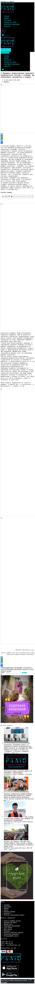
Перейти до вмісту (7, 1)
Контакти (7, 26)
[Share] (17, 143)
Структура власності (11, 934)
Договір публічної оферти (13, 932)
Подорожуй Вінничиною (11, 24)
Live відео (8, 927)
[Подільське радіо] (7, 12)
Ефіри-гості (8, 924)
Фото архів (8, 929)
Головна (6, 16)
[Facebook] (17, 134)
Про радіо (7, 20)
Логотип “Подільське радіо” (14, 915)
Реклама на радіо (10, 22)
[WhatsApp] (17, 136)
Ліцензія (7, 931)
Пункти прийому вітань (12, 921)
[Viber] (17, 139)
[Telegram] (17, 141)
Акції (6, 910)
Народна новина (9, 911)
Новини (6, 18)
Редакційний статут (11, 936)
